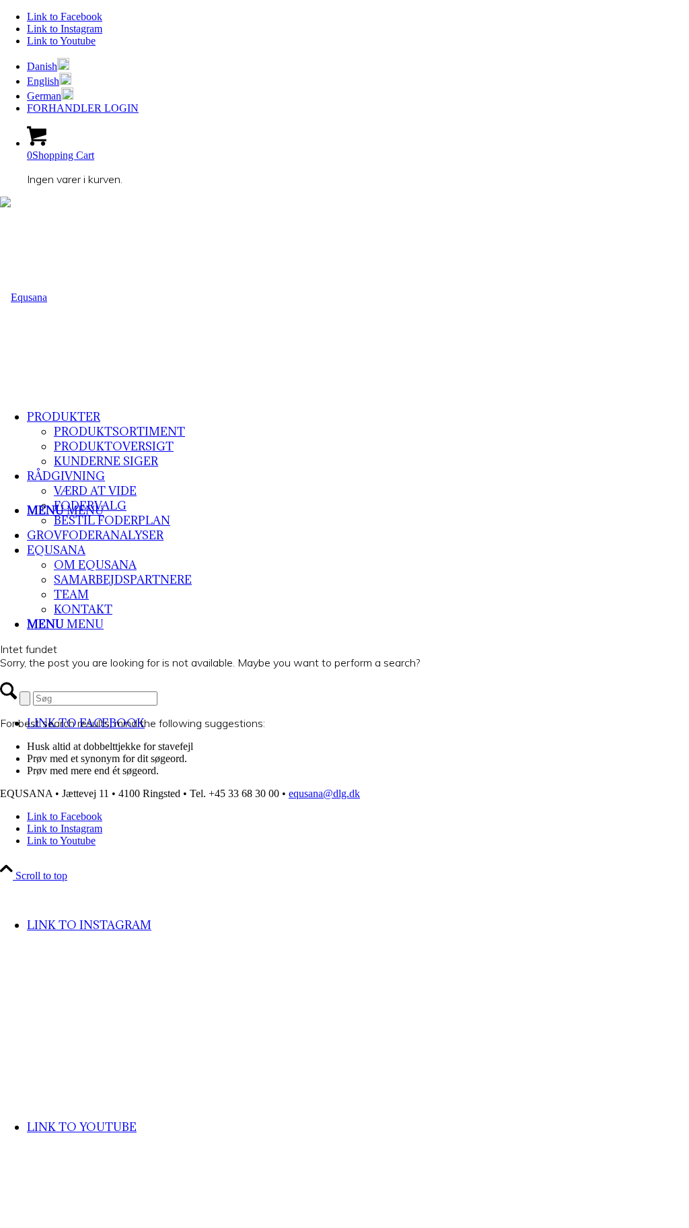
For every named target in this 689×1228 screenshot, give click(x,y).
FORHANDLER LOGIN (83, 108)
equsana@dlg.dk (324, 793)
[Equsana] (23, 297)
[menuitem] (358, 65)
